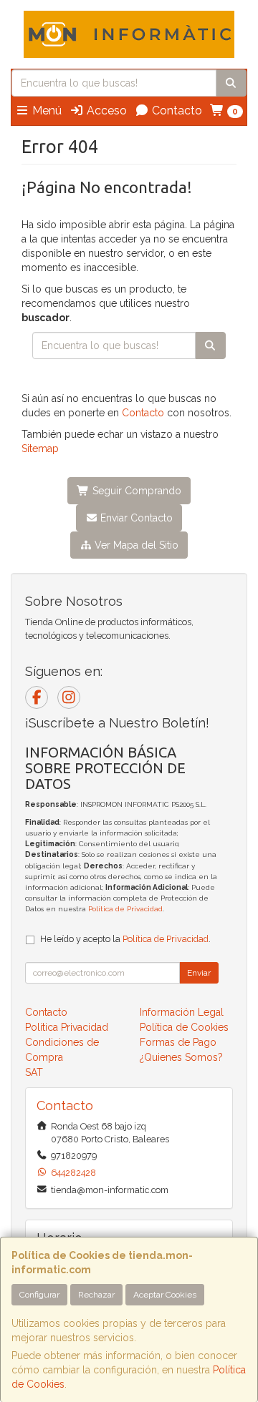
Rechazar (96, 1295)
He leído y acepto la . (125, 938)
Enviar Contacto (135, 518)
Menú (45, 110)
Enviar (199, 973)
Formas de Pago (178, 1042)
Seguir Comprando (135, 490)
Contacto (175, 110)
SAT (34, 1072)
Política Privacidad (66, 1027)
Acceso (105, 110)
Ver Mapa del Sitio (135, 545)
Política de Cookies (184, 1027)
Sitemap (40, 448)
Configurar (39, 1295)
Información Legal (182, 1012)
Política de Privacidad (125, 909)
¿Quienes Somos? (181, 1057)
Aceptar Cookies (164, 1295)
